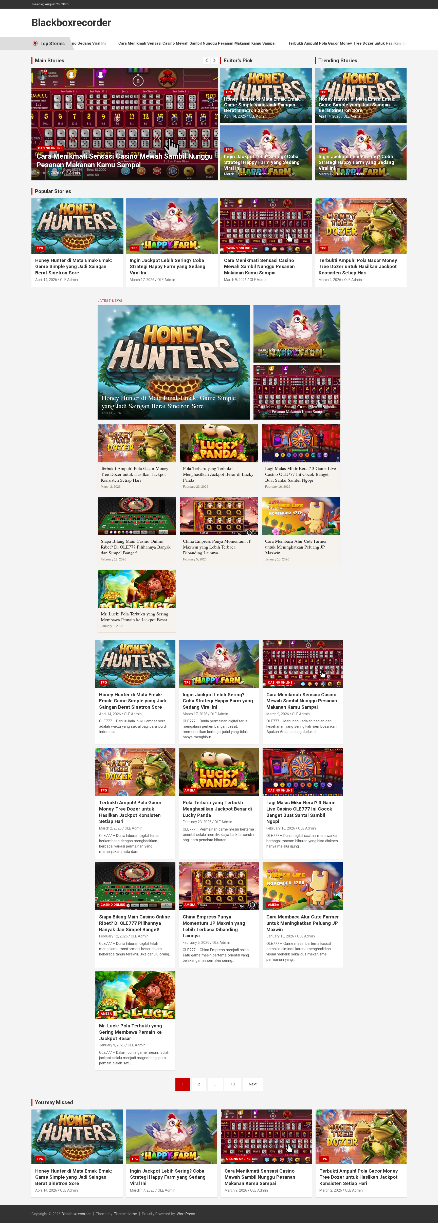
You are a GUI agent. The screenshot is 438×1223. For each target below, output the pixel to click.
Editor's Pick (238, 61)
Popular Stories (53, 191)
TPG (41, 148)
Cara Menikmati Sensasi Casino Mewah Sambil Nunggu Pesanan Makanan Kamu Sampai (125, 43)
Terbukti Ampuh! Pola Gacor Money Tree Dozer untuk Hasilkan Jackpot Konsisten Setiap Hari (301, 43)
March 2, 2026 (47, 173)
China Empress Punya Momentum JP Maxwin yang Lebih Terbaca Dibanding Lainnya (217, 547)
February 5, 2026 (196, 942)
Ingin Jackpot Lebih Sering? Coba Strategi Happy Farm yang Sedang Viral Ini (262, 162)
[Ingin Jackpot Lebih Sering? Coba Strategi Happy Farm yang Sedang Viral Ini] (219, 664)
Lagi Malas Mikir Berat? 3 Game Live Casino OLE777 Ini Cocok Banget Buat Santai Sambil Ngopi (300, 474)
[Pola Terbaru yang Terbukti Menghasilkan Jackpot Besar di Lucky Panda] (219, 772)
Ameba (189, 790)
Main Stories (49, 61)
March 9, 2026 (235, 280)
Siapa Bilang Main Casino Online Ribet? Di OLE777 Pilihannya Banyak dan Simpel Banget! (136, 547)
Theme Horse (125, 1214)
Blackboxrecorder (71, 23)
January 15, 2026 (280, 936)
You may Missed (54, 1102)
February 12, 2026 (113, 936)
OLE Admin (71, 173)
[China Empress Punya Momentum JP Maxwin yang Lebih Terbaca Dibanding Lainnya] (219, 886)
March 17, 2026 (236, 174)
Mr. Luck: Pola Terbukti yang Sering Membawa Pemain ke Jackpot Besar (134, 617)
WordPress (186, 1214)
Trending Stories (337, 61)
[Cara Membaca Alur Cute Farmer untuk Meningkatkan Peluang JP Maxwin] (302, 886)
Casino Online (238, 248)
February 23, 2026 (197, 822)
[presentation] (206, 60)
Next (253, 1084)
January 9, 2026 (112, 1045)
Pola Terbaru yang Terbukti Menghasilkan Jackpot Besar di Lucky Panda (218, 474)
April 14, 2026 (235, 116)
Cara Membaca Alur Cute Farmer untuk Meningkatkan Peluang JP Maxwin (296, 547)
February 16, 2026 (280, 828)
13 (233, 1084)
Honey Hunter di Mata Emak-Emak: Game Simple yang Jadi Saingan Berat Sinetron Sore (262, 105)
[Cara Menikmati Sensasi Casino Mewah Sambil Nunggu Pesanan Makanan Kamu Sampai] (302, 664)
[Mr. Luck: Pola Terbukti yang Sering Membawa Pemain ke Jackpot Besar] (135, 995)
